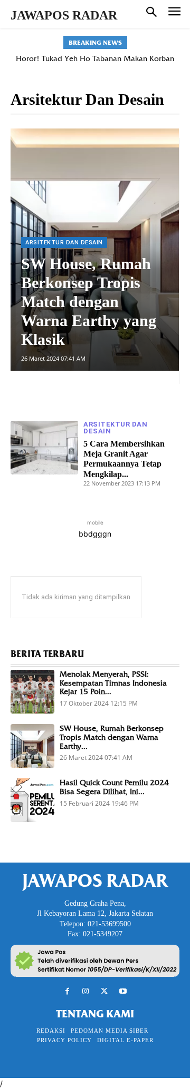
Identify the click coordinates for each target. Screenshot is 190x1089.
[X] (104, 991)
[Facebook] (67, 991)
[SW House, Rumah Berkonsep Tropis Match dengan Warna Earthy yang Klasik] (32, 746)
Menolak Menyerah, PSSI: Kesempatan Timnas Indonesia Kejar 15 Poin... (113, 683)
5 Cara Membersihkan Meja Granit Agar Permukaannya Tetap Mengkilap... (124, 459)
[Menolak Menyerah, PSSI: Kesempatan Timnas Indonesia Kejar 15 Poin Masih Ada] (32, 692)
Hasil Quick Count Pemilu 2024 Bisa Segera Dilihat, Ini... (114, 787)
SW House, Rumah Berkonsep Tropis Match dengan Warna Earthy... (112, 737)
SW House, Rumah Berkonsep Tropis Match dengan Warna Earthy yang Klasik (88, 301)
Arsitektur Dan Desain (64, 242)
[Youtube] (122, 991)
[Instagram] (85, 991)
